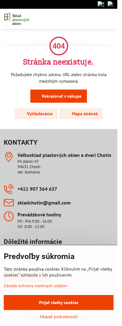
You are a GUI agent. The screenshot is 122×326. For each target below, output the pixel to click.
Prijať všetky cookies (58, 302)
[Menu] (109, 19)
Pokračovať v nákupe (61, 96)
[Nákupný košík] (94, 19)
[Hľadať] (79, 19)
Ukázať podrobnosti (59, 316)
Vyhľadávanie (39, 113)
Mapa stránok (84, 113)
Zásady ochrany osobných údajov (35, 285)
